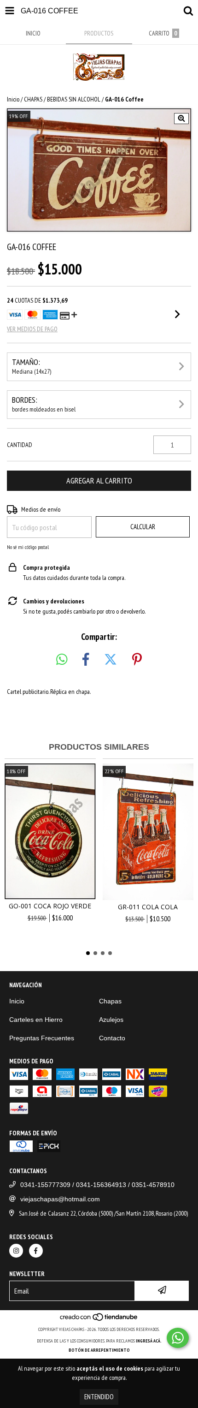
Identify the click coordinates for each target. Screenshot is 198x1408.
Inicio (13, 99)
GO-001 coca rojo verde (50, 905)
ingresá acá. (149, 1341)
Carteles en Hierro (36, 1019)
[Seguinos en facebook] (36, 1251)
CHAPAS (33, 99)
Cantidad (19, 445)
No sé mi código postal (28, 546)
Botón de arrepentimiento (99, 1350)
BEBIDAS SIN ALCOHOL (73, 99)
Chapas (110, 1001)
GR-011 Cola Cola (148, 906)
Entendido (99, 1396)
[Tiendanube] (99, 1320)
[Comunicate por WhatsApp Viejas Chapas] (178, 1338)
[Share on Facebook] (85, 659)
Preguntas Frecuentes (41, 1038)
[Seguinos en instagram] (16, 1251)
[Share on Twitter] (110, 659)
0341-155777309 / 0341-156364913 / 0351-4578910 (97, 1184)
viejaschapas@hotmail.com (60, 1199)
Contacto (112, 1038)
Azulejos (111, 1019)
